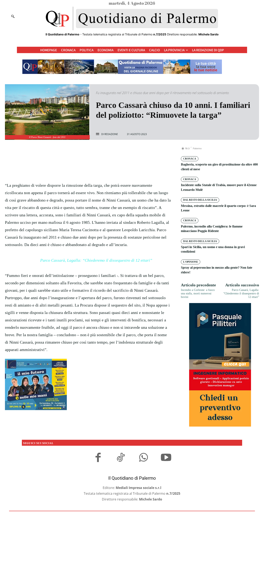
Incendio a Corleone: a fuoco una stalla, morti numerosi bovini (198, 293)
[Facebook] (74, 151)
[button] (12, 16)
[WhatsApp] (102, 151)
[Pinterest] (93, 151)
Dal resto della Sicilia (200, 199)
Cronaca (189, 158)
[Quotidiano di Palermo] (132, 18)
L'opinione (190, 261)
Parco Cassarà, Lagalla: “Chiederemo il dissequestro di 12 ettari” (96, 260)
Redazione (111, 134)
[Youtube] (166, 458)
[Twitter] (83, 151)
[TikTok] (120, 458)
